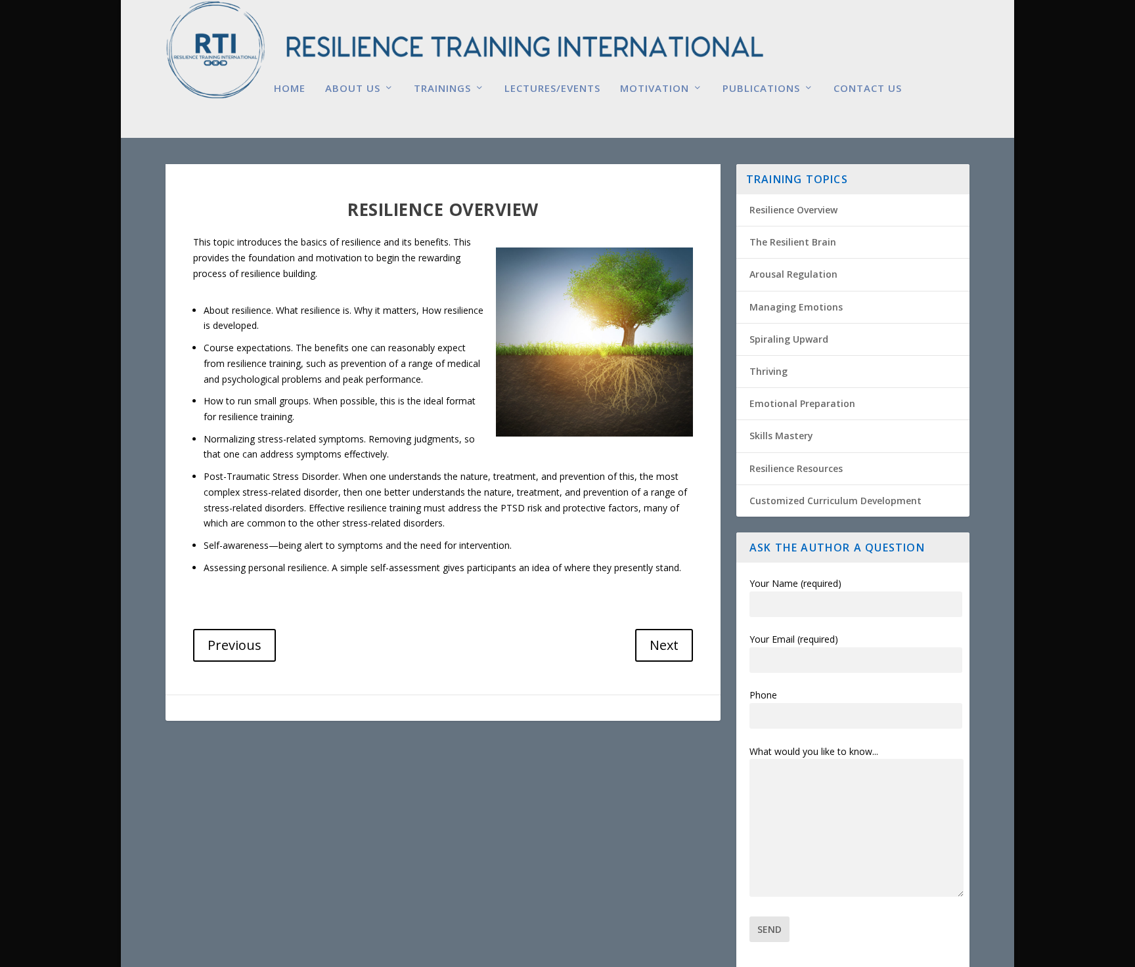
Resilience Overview (793, 210)
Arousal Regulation (793, 274)
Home (289, 89)
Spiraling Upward (788, 339)
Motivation (654, 89)
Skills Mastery (781, 435)
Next (664, 645)
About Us (352, 89)
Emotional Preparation (802, 403)
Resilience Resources (796, 468)
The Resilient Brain (792, 242)
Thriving (768, 371)
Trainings (442, 89)
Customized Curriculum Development (835, 500)
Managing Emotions (796, 307)
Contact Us (868, 89)
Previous (234, 645)
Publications (761, 89)
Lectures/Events (552, 89)
